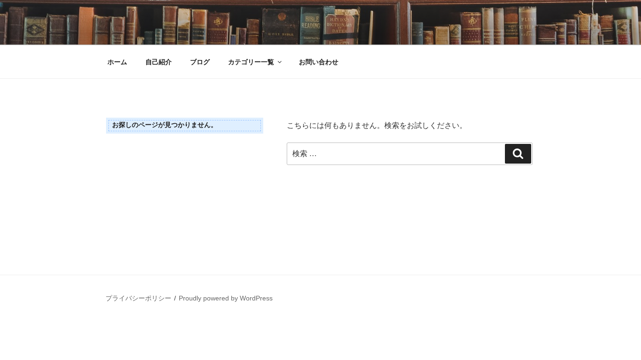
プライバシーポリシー (138, 298)
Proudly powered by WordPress (226, 298)
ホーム (117, 62)
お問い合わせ (318, 62)
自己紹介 (158, 62)
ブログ (200, 62)
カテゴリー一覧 (251, 62)
